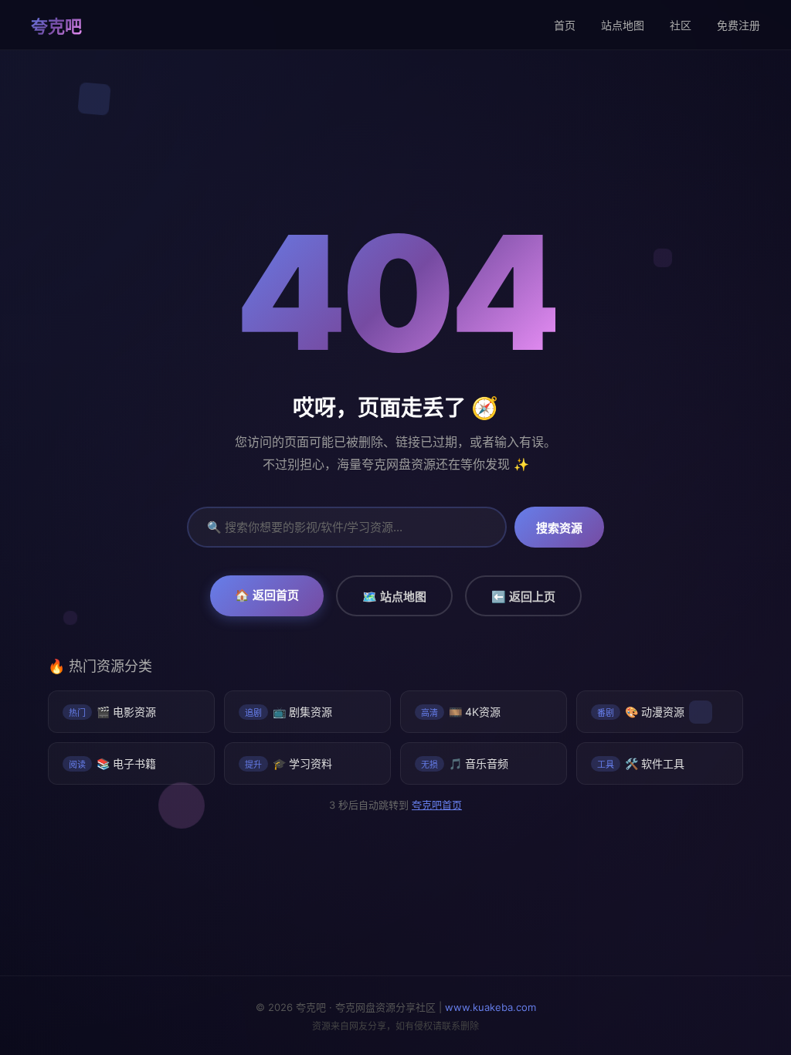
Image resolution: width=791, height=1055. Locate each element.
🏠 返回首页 (267, 595)
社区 (680, 25)
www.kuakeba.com (490, 1007)
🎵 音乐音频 (464, 763)
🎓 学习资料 (288, 763)
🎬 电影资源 (112, 711)
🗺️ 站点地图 (394, 596)
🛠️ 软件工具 (640, 763)
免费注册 (738, 25)
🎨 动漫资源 (640, 711)
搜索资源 (559, 527)
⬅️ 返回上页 (523, 596)
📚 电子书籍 (112, 763)
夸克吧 (56, 26)
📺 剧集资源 (288, 711)
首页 (564, 25)
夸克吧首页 (436, 805)
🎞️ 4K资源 (461, 711)
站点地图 (622, 25)
